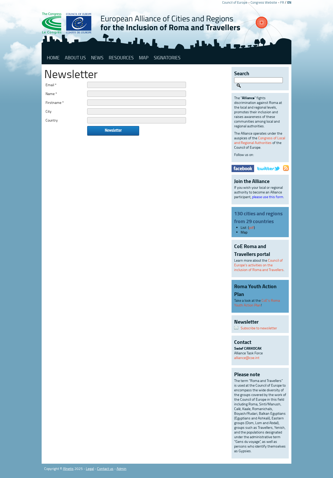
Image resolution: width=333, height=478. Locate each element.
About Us (75, 57)
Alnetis (68, 468)
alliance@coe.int (246, 357)
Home (53, 57)
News (97, 57)
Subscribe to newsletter (259, 327)
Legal (90, 468)
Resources (121, 57)
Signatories (167, 57)
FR (282, 2)
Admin (121, 468)
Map (144, 57)
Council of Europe (234, 2)
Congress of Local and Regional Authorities (259, 140)
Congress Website (264, 2)
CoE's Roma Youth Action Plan (257, 302)
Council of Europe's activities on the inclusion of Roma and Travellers (259, 265)
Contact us (105, 468)
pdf (251, 227)
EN (289, 2)
